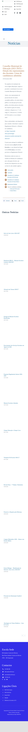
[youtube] (20, 13)
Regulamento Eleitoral (12, 184)
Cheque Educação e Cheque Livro (12, 430)
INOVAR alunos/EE (8, 6)
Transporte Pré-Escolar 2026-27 (11, 457)
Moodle (6, 697)
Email (5, 11)
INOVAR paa (6, 8)
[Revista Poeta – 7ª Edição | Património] (14, 474)
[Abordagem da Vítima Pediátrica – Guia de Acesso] (14, 612)
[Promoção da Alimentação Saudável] (14, 585)
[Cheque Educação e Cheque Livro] (14, 419)
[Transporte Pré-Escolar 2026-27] (14, 447)
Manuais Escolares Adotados (11, 403)
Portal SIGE (18, 9)
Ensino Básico (13, 190)
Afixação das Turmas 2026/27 (11, 289)
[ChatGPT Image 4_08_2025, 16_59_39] (8, 16)
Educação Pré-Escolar (15, 188)
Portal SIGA (18, 6)
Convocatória (10, 170)
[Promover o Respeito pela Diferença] (14, 501)
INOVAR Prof (8, 692)
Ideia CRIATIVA (17, 714)
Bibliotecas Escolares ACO (10, 700)
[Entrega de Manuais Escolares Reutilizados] (14, 306)
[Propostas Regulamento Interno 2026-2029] (14, 363)
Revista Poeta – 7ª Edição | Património (13, 484)
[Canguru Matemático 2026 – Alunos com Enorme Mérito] (14, 528)
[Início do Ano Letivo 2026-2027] (14, 222)
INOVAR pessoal (19, 3)
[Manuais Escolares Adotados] (14, 392)
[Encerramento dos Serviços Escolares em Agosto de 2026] (14, 335)
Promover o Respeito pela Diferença (13, 512)
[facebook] (14, 13)
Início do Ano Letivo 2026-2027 (12, 233)
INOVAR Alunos (8, 689)
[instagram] (17, 13)
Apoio (5, 14)
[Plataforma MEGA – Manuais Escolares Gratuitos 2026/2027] (14, 250)
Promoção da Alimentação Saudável (13, 596)
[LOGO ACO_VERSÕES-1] (10, 1)
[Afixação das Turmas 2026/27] (14, 278)
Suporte (24, 38)
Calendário (9, 172)
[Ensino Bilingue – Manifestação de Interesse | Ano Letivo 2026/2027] (14, 557)
